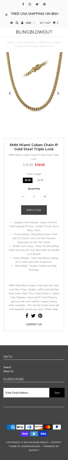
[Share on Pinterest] (40, 316)
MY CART (49, 22)
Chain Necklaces (26, 42)
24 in (40, 180)
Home (10, 42)
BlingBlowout (34, 32)
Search (7, 367)
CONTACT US (34, 324)
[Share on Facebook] (27, 316)
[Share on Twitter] (33, 316)
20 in (28, 180)
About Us (8, 371)
